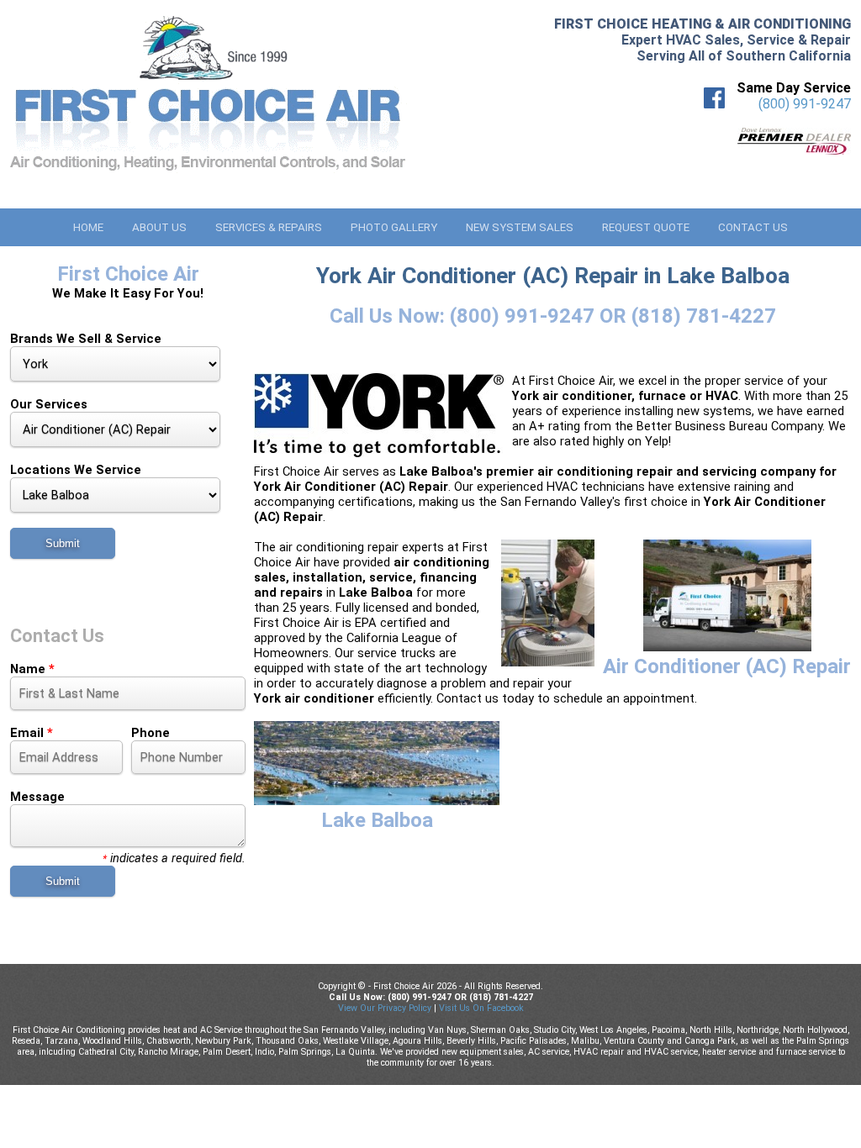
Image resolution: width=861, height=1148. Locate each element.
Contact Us (753, 227)
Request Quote (645, 227)
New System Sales (519, 227)
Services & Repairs (268, 227)
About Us (159, 227)
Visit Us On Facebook (481, 1008)
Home (88, 227)
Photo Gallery (394, 227)
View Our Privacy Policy (384, 1008)
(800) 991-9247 (804, 104)
